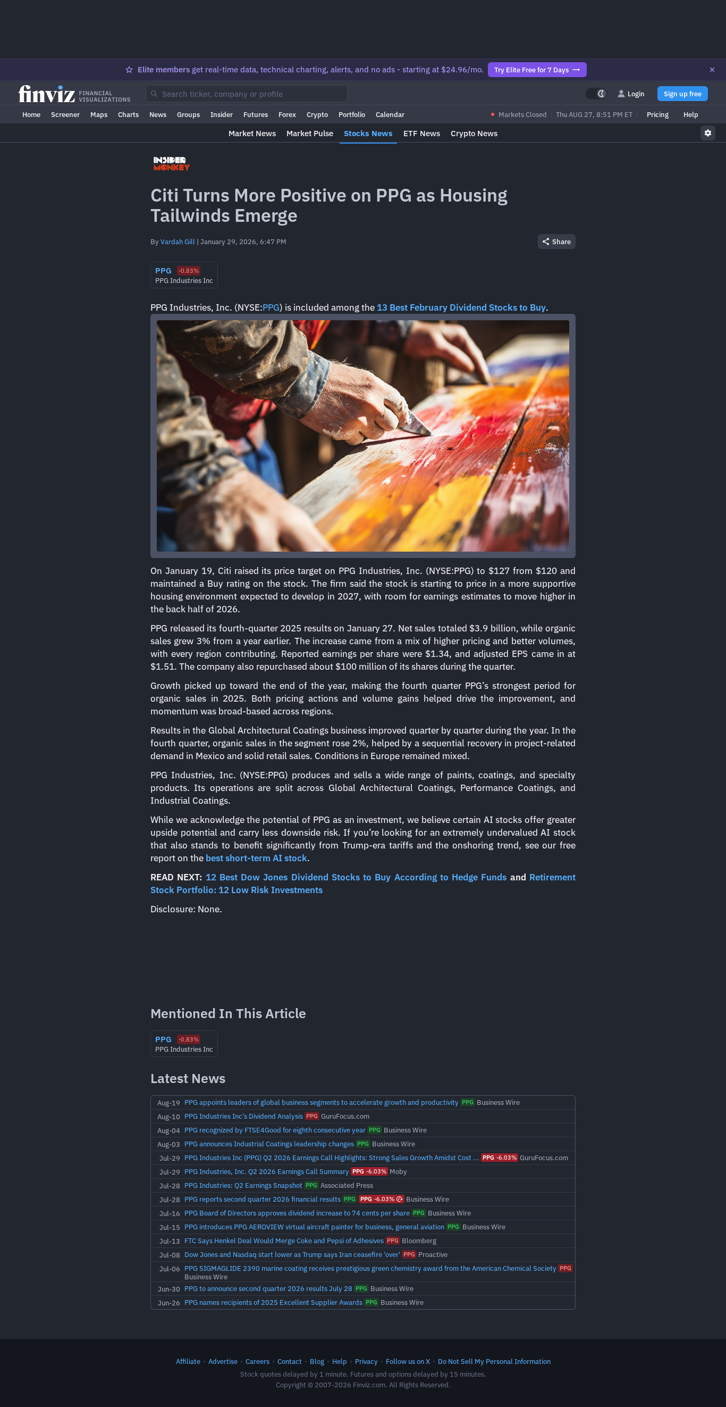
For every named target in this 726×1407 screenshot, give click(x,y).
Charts (128, 114)
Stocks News (368, 133)
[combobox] (247, 93)
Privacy (366, 1361)
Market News (252, 133)
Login (636, 93)
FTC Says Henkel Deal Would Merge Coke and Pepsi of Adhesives (284, 1240)
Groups (188, 114)
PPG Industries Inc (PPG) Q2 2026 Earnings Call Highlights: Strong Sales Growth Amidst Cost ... (331, 1157)
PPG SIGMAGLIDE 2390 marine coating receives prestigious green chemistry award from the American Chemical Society (370, 1268)
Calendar (390, 114)
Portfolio (352, 114)
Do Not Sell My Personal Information (494, 1361)
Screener (65, 114)
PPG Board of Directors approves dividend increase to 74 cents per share (297, 1213)
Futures (255, 114)
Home (31, 114)
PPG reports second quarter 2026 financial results (262, 1199)
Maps (98, 114)
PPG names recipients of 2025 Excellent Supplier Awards (273, 1302)
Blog (317, 1361)
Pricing (658, 114)
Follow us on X (408, 1361)
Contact (289, 1361)
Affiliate (188, 1361)
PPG (271, 307)
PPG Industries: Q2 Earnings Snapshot (243, 1185)
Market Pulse (309, 133)
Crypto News (474, 133)
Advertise (223, 1361)
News (157, 114)
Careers (257, 1361)
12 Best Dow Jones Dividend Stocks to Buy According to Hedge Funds (358, 877)
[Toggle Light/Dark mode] (596, 93)
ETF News (421, 133)
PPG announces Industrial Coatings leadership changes (269, 1143)
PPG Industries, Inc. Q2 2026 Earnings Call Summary (266, 1171)
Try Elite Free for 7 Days (531, 69)
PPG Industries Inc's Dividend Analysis (243, 1116)
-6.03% (500, 1157)
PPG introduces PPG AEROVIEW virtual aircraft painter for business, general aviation (314, 1226)
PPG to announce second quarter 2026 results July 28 (268, 1288)
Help (690, 114)
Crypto (317, 114)
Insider (221, 114)
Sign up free (683, 93)
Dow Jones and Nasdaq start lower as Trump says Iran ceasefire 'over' (292, 1254)
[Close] (712, 69)
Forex (287, 114)
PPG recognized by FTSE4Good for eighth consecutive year (275, 1130)
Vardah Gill (178, 241)
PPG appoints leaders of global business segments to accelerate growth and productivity (321, 1102)
